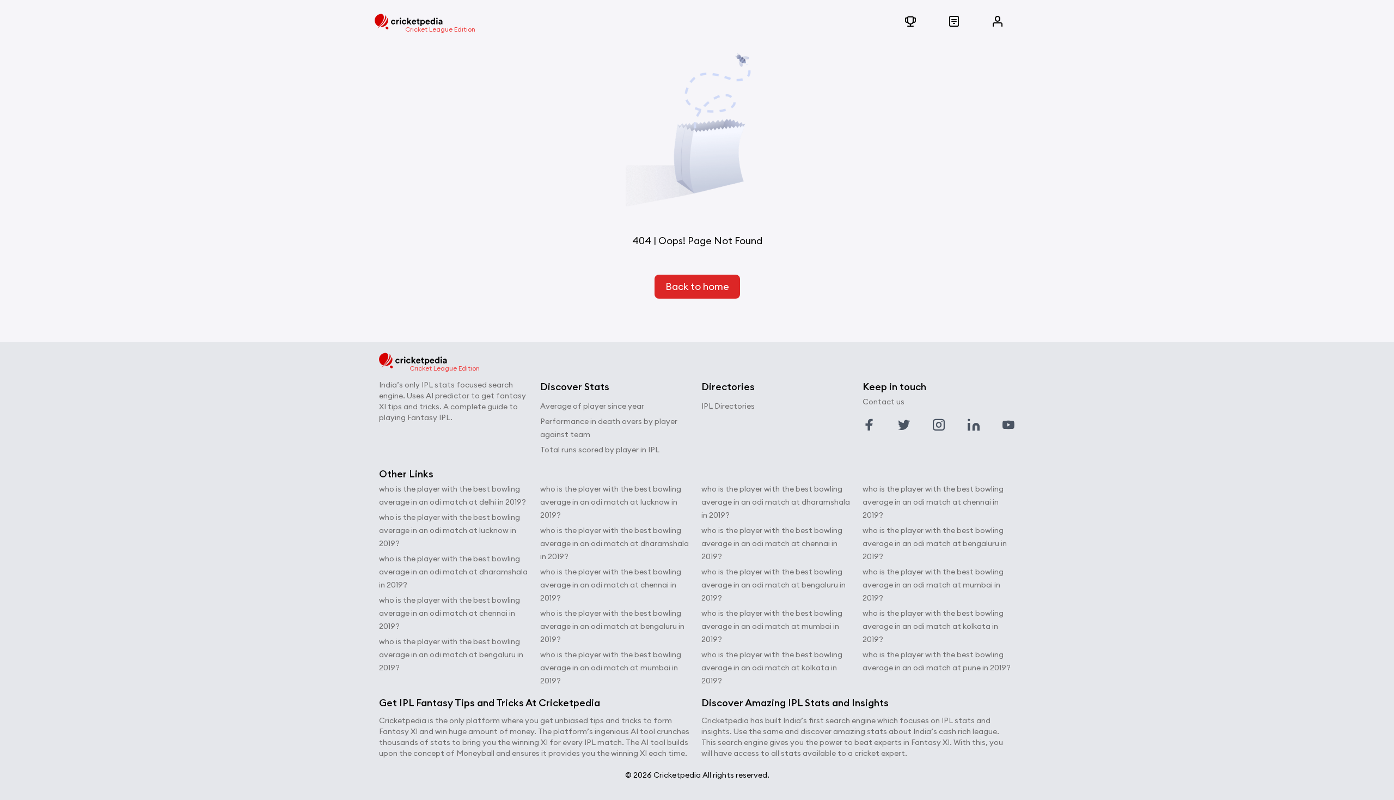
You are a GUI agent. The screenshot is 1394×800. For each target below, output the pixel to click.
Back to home (697, 286)
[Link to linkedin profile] (973, 425)
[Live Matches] (954, 22)
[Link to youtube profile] (1008, 425)
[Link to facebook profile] (869, 425)
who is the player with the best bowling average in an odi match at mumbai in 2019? (610, 668)
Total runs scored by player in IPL (599, 449)
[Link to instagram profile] (938, 425)
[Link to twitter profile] (903, 425)
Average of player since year (592, 406)
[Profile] (997, 22)
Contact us (883, 402)
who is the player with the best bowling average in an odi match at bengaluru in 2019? (451, 654)
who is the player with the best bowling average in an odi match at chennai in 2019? (449, 613)
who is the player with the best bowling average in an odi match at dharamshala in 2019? (453, 572)
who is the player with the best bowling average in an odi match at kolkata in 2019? (771, 668)
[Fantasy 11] (910, 22)
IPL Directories (728, 406)
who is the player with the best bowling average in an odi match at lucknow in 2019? (449, 530)
